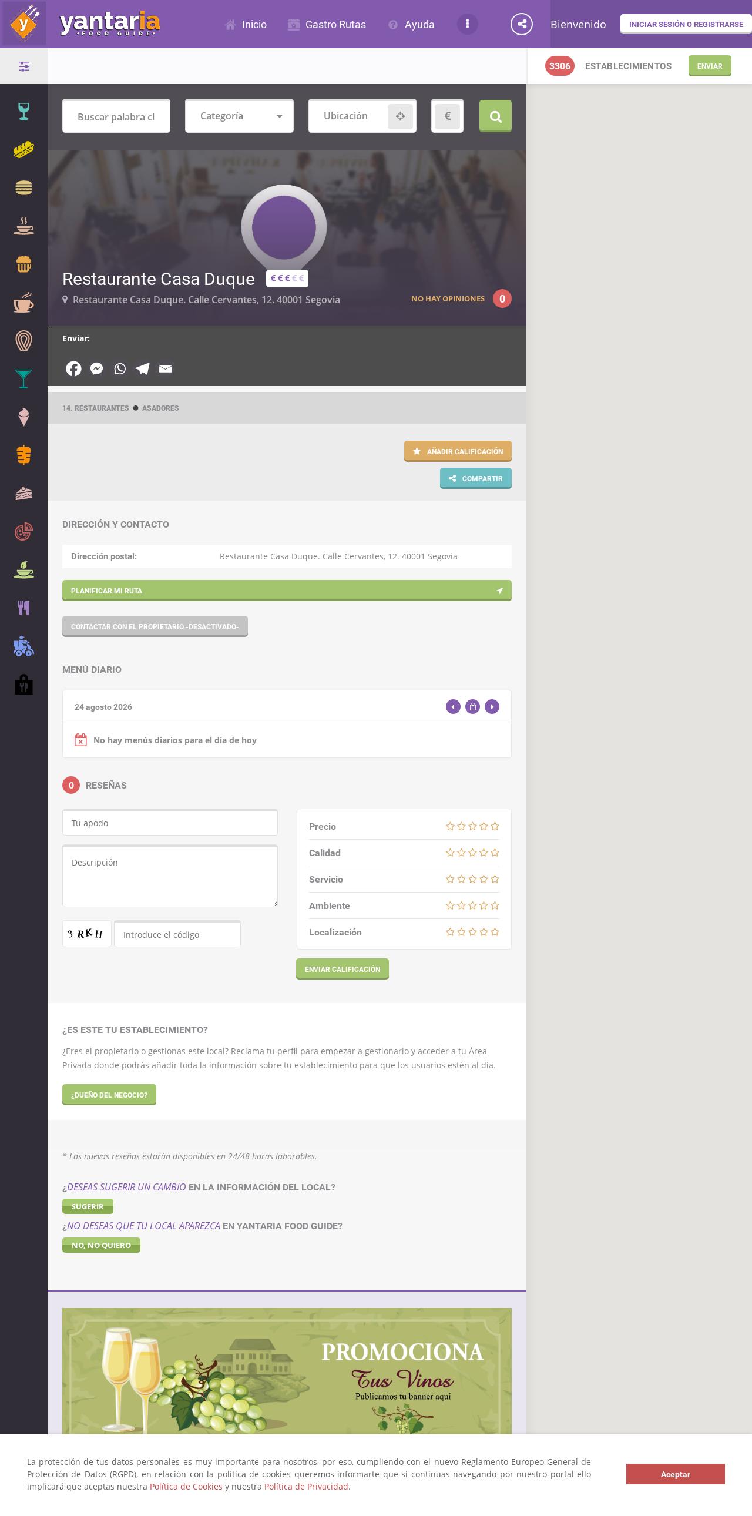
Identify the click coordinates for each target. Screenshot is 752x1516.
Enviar (710, 66)
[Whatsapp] (119, 368)
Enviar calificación (342, 969)
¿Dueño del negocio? (109, 1094)
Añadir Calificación (464, 451)
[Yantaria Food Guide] (80, 40)
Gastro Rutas (336, 24)
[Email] (165, 368)
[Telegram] (142, 368)
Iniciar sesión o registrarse (686, 24)
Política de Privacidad (306, 1486)
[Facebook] (73, 368)
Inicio (254, 24)
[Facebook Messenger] (96, 368)
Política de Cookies (186, 1486)
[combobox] (239, 116)
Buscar (495, 116)
